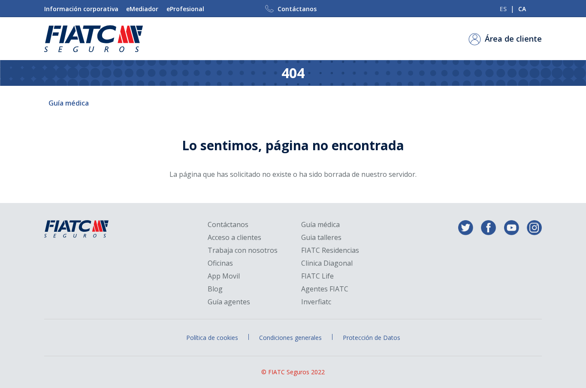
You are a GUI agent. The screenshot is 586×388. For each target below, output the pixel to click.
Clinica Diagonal (327, 263)
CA (522, 9)
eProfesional (185, 9)
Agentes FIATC (324, 289)
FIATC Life (317, 276)
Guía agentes (229, 301)
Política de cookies (212, 337)
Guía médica (68, 103)
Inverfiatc (316, 301)
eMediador (142, 9)
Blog (215, 289)
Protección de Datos (371, 337)
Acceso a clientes (234, 237)
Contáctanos (297, 9)
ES (503, 9)
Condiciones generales (290, 337)
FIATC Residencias (330, 250)
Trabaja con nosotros (243, 250)
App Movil (224, 276)
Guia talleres (321, 237)
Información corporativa (81, 9)
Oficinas (220, 263)
